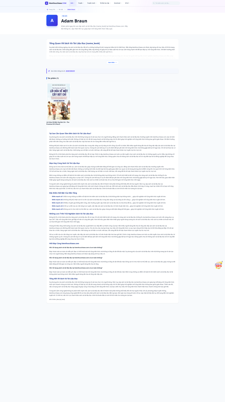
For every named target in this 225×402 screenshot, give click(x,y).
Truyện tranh (91, 3)
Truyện (80, 3)
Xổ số (126, 3)
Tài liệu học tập (104, 3)
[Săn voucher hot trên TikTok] (218, 265)
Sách (71, 3)
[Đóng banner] (222, 261)
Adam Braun (70, 71)
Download (117, 3)
